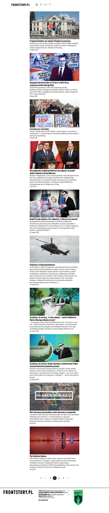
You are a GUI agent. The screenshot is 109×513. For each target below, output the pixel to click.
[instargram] (49, 4)
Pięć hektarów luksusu (38, 456)
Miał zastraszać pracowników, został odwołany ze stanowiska (53, 412)
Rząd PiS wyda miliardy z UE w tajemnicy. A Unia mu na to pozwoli (53, 219)
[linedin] (45, 4)
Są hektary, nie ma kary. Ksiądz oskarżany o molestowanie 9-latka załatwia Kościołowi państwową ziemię (54, 364)
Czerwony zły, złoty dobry (39, 129)
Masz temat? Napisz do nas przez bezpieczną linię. (53, 493)
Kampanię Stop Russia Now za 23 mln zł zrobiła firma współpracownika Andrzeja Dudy (49, 83)
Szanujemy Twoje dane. (51, 495)
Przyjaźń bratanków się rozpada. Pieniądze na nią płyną (50, 41)
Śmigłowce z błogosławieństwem (42, 264)
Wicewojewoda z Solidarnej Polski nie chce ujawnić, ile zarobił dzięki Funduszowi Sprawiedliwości (52, 171)
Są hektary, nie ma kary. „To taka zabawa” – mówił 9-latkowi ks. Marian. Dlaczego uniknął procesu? (53, 318)
